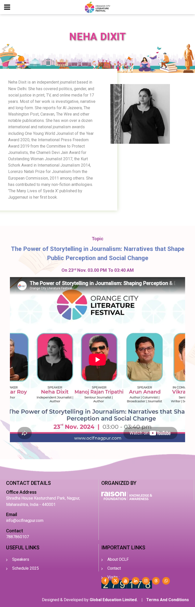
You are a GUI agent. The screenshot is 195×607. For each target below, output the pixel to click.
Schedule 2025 (25, 568)
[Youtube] (125, 581)
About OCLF (118, 559)
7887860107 (17, 536)
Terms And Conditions (167, 599)
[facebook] (105, 581)
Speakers (20, 559)
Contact (114, 568)
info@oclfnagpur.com (24, 520)
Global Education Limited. (114, 599)
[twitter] (115, 581)
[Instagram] (146, 581)
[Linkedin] (135, 581)
